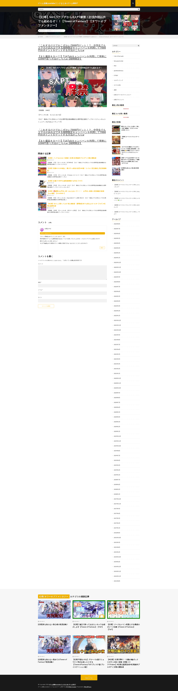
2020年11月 (117, 383)
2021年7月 (117, 344)
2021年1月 (117, 373)
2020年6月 (117, 407)
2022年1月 (117, 315)
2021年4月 (117, 359)
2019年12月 (117, 436)
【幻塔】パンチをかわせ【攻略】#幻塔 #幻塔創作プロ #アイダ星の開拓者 (71, 158)
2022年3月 (117, 306)
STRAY (116, 75)
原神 (115, 90)
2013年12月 (117, 566)
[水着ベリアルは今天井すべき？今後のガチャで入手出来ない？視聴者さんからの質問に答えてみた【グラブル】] (116, 161)
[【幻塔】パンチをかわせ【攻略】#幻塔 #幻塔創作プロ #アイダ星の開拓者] (42, 161)
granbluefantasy (118, 70)
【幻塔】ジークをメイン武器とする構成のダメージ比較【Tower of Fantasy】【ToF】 (123, 626)
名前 (40, 282)
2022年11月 (117, 267)
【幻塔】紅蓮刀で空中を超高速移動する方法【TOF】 (65, 181)
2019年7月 (117, 455)
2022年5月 (117, 296)
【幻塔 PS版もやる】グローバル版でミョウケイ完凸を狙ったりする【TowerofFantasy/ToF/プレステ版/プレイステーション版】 (89, 663)
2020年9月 (117, 393)
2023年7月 (117, 228)
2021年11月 (117, 325)
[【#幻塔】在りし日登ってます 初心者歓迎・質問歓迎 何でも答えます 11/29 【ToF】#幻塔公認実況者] (42, 207)
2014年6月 (117, 561)
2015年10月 (117, 537)
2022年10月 (117, 272)
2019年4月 (117, 460)
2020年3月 (117, 421)
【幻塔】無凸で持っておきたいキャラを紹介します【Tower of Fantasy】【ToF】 (89, 625)
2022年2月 (117, 310)
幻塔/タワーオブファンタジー (55, 30)
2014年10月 (117, 557)
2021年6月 (117, 349)
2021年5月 (117, 354)
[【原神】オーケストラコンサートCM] (116, 140)
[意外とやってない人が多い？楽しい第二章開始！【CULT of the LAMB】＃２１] (116, 130)
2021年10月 (117, 330)
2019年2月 (117, 470)
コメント (40, 263)
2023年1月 (117, 257)
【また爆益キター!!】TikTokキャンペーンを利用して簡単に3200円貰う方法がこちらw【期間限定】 (72, 57)
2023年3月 (117, 248)
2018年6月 (117, 484)
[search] (138, 9)
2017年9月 (117, 508)
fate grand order (118, 61)
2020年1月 (117, 431)
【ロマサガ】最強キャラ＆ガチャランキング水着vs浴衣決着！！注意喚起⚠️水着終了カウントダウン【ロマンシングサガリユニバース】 (130, 150)
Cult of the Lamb (118, 56)
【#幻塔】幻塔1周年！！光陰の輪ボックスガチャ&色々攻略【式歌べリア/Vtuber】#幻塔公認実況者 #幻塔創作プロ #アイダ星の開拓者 (123, 663)
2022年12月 (117, 262)
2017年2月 (117, 523)
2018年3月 (117, 489)
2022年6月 (117, 291)
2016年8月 (117, 532)
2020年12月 (117, 378)
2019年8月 (117, 450)
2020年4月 (117, 417)
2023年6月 (117, 233)
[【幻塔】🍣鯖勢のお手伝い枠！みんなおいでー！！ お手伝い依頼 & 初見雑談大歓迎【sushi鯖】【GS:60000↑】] (42, 194)
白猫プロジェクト (119, 99)
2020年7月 (117, 402)
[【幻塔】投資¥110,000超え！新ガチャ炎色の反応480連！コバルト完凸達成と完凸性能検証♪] (42, 171)
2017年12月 (117, 499)
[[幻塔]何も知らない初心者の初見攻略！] (116, 171)
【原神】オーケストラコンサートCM (124, 184)
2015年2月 (117, 552)
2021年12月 (117, 320)
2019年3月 (117, 465)
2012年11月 (117, 576)
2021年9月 (117, 335)
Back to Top (89, 678)
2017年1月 (117, 528)
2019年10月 (117, 446)
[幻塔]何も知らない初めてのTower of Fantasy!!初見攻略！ (52, 660)
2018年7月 (117, 479)
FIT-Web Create (71, 687)
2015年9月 (117, 542)
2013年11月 (117, 571)
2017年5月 (117, 518)
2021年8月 (117, 339)
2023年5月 (117, 238)
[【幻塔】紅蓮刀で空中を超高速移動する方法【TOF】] (42, 184)
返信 (102, 247)
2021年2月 (117, 368)
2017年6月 (117, 513)
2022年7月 (117, 286)
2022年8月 (117, 282)
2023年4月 (117, 243)
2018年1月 (117, 494)
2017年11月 (117, 504)
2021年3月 (117, 364)
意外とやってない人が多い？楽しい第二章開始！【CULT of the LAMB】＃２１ (130, 128)
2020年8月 (117, 397)
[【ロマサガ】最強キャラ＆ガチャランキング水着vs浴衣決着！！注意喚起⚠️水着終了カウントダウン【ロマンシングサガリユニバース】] (116, 150)
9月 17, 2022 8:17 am (46, 233)
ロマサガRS (117, 85)
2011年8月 (117, 581)
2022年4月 (117, 301)
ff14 (115, 66)
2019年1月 (117, 475)
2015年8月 (117, 547)
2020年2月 (117, 426)
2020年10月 (117, 388)
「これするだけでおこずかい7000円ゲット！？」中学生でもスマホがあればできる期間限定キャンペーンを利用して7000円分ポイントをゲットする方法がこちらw (72, 48)
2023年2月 (117, 253)
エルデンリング (118, 80)
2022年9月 (117, 277)
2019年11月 (117, 441)
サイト (40, 297)
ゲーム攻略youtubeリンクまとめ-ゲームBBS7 (62, 684)
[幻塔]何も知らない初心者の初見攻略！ (53, 624)
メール (40, 290)
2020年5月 (117, 412)
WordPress (87, 687)
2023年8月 (117, 224)
